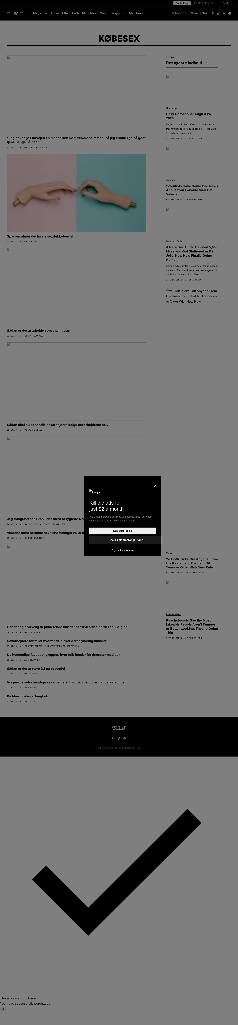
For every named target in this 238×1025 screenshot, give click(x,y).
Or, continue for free (123, 550)
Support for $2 (122, 530)
